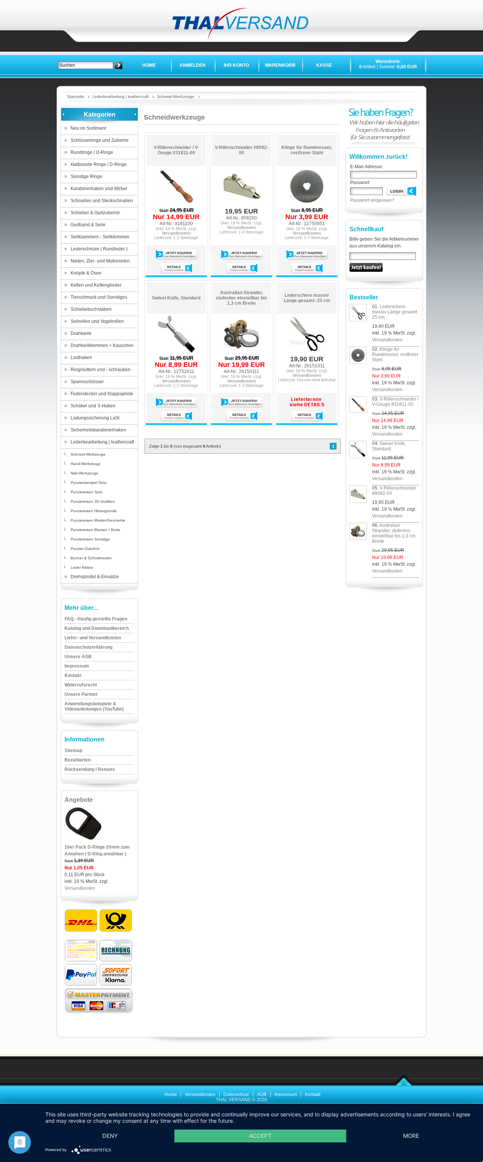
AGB (261, 1094)
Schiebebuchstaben (91, 309)
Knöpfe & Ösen (86, 273)
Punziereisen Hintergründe (94, 511)
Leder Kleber (82, 567)
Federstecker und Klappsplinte (102, 393)
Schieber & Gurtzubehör (95, 212)
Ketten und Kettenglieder (96, 285)
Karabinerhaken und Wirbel (99, 188)
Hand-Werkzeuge (86, 464)
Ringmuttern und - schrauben (101, 369)
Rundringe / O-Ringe (92, 152)
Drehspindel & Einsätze (95, 576)
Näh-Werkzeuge (84, 473)
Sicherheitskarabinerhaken (98, 430)
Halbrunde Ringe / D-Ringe (99, 164)
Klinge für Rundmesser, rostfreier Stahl (306, 150)
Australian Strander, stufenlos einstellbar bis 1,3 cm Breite (241, 298)
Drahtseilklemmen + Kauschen (102, 345)
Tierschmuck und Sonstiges (99, 297)
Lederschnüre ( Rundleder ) (99, 249)
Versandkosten (80, 888)
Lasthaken (81, 357)
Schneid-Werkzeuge (175, 96)
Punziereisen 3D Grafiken (93, 501)
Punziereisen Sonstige (90, 539)
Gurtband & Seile (88, 224)
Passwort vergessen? (372, 200)
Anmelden (193, 65)
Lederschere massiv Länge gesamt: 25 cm (307, 298)
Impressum (285, 1094)
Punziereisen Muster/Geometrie (98, 520)
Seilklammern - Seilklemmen (100, 236)
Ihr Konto (236, 65)
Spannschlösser (87, 381)
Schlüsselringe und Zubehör (100, 140)
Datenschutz (236, 1094)
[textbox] (85, 65)
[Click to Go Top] (404, 1084)
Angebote (79, 800)
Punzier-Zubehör (85, 548)
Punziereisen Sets (86, 492)
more (411, 1135)
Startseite (75, 96)
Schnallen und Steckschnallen (102, 200)
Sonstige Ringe (86, 176)
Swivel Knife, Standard (176, 298)
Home (149, 65)
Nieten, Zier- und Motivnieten (100, 261)
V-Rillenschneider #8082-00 (241, 150)
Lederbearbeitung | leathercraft (120, 96)
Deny (110, 1135)
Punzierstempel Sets (88, 482)
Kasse (324, 65)
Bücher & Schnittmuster (91, 558)
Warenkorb (280, 65)
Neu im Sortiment (88, 128)
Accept (260, 1135)
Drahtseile (81, 333)
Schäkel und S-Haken (93, 405)
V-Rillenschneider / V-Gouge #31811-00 (176, 150)
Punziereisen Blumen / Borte (95, 530)
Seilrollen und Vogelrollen (97, 321)
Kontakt (312, 1094)
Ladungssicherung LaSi (95, 418)
